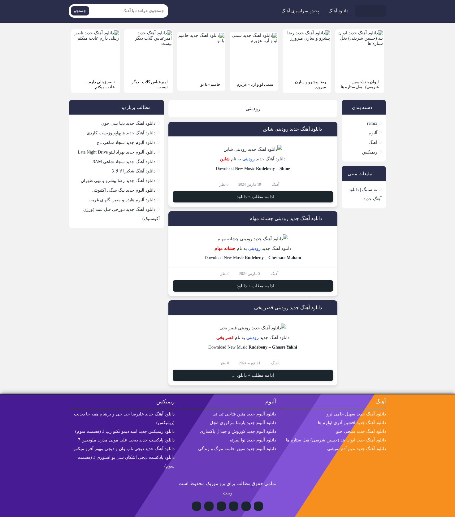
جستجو (80, 10)
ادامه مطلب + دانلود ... (253, 196)
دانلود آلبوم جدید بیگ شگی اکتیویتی (123, 190)
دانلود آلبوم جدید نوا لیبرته (253, 440)
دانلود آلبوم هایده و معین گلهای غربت (122, 200)
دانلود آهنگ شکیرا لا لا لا (133, 171)
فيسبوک (196, 506)
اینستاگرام (246, 506)
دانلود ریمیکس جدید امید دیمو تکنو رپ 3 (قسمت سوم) (125, 431)
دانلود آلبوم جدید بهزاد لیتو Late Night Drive (116, 152)
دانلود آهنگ (338, 11)
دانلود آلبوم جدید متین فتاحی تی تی (244, 414)
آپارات (258, 506)
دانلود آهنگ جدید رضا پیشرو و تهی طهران (118, 180)
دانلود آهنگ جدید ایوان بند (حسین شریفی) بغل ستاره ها (336, 440)
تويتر (221, 506)
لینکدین (209, 506)
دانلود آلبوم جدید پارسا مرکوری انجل (243, 422)
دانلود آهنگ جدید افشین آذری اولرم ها (352, 422)
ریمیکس (369, 152)
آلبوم (373, 133)
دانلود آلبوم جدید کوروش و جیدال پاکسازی (238, 431)
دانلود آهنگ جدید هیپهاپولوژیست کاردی (121, 133)
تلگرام (233, 506)
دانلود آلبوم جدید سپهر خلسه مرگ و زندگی (237, 448)
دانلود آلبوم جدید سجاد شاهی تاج (126, 142)
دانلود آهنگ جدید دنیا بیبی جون (128, 123)
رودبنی (248, 159)
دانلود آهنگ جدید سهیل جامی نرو (356, 414)
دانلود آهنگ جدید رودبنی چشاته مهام (285, 218)
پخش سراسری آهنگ (300, 11)
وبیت (227, 492)
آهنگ (275, 184)
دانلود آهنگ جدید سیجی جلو (361, 431)
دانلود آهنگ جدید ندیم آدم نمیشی (356, 448)
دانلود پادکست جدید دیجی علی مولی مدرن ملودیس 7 (126, 440)
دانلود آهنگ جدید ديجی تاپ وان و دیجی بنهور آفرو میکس (123, 448)
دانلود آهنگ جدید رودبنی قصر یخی (288, 307)
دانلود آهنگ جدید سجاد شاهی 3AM (124, 161)
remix (372, 123)
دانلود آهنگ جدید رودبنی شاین (292, 129)
